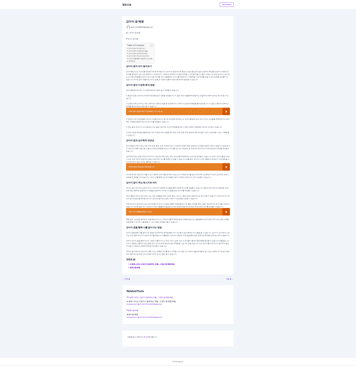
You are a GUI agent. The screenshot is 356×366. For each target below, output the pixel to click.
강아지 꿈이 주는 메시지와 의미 (139, 56)
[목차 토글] (150, 45)
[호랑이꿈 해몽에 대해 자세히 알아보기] (178, 310)
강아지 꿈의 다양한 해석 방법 (138, 51)
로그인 (146, 337)
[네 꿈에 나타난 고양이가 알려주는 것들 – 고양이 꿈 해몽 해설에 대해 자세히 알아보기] (178, 297)
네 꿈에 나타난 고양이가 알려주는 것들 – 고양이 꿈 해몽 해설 (152, 264)
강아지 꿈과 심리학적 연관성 (138, 53)
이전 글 (126, 279)
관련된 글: (132, 61)
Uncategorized (131, 304)
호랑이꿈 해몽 (135, 267)
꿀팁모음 (126, 4)
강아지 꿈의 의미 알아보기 (137, 48)
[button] (227, 4)
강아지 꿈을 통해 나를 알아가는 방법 (140, 58)
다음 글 (229, 279)
